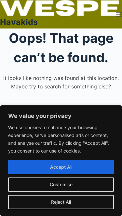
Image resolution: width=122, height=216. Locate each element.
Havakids (19, 22)
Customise (61, 184)
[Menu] (119, 14)
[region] (61, 160)
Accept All (61, 167)
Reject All (61, 202)
